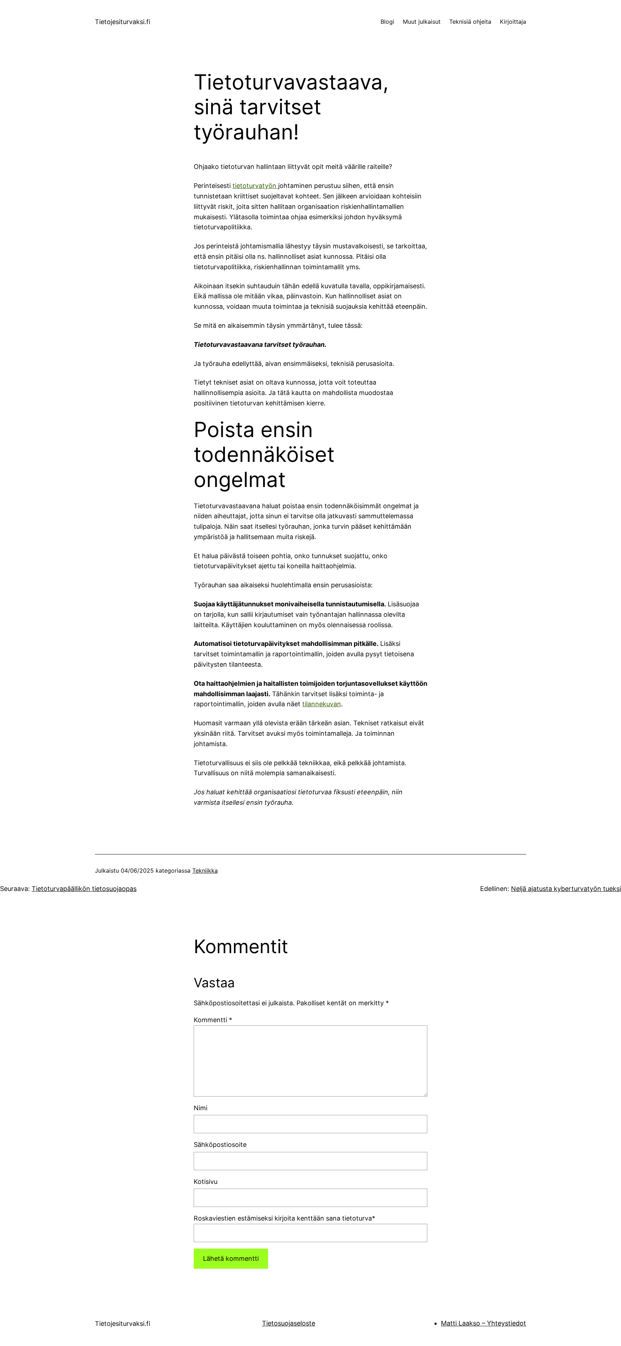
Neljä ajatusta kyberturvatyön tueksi (566, 888)
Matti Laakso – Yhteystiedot (483, 1323)
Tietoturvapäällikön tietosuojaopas (84, 888)
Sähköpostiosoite (220, 1144)
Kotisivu (205, 1181)
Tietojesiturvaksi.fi (122, 22)
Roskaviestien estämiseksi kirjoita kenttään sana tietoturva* (284, 1218)
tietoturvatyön (255, 185)
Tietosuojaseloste (288, 1323)
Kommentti (213, 1020)
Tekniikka (205, 870)
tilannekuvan (321, 704)
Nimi (200, 1108)
